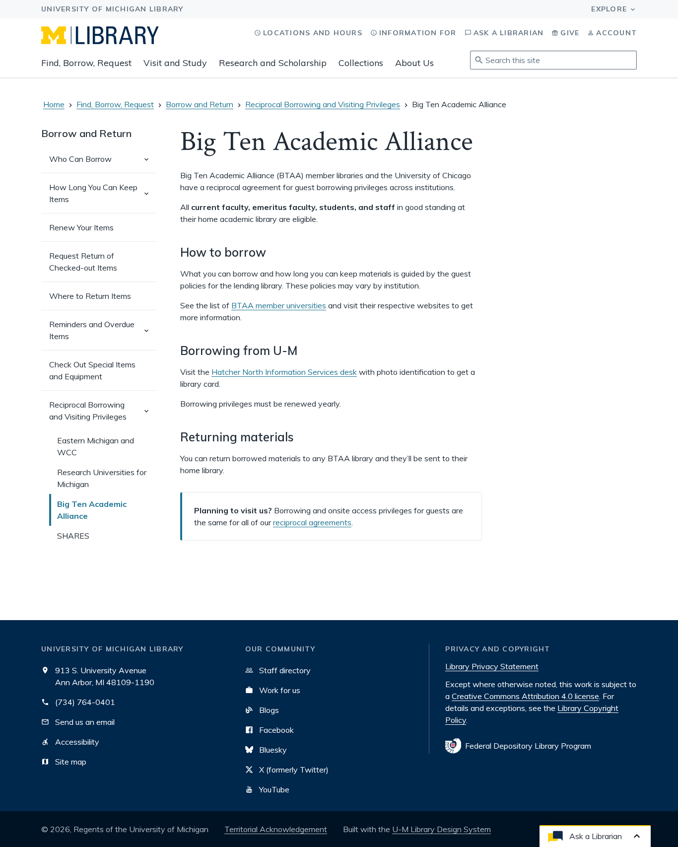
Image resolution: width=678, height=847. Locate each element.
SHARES (73, 536)
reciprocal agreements (312, 522)
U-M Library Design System (441, 829)
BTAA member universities (278, 305)
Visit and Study (175, 63)
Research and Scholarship (273, 63)
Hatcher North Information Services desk (284, 372)
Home (54, 104)
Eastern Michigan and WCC (95, 446)
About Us (414, 63)
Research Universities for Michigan (101, 478)
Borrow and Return (199, 104)
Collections (361, 63)
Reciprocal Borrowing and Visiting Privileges (322, 104)
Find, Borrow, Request (86, 63)
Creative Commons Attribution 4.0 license (525, 696)
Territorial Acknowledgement (275, 829)
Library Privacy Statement (492, 666)
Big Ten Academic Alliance (92, 510)
